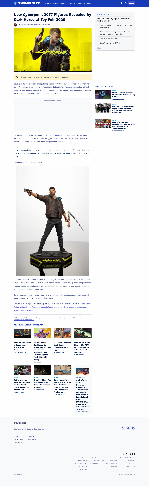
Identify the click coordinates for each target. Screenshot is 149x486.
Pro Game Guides (80, 458)
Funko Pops (31, 307)
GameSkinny (94, 463)
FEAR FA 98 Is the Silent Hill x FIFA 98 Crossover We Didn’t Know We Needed (82, 347)
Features (46, 3)
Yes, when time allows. (108, 38)
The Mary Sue (130, 463)
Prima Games (82, 460)
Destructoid (131, 460)
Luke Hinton (58, 394)
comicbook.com (53, 135)
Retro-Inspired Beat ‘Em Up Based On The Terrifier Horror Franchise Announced (22, 385)
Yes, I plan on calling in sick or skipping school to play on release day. (115, 33)
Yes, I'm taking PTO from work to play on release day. (116, 26)
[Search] (122, 3)
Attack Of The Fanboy (127, 458)
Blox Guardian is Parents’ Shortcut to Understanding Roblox (123, 95)
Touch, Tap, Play (81, 466)
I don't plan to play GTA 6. (110, 43)
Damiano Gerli (59, 352)
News (55, 3)
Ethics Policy (18, 439)
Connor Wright (19, 392)
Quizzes (81, 3)
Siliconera (95, 460)
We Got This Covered (109, 460)
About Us (17, 436)
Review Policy (31, 439)
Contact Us (30, 436)
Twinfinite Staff (118, 99)
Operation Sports (111, 463)
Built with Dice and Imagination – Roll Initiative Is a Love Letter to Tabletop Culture (123, 125)
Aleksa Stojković (118, 115)
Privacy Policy (18, 442)
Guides (63, 3)
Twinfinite (95, 458)
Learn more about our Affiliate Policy (24, 319)
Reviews (71, 3)
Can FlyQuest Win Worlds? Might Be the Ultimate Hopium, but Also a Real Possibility (123, 110)
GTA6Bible (83, 469)
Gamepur (113, 458)
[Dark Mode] (126, 3)
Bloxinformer (130, 466)
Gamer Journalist (81, 463)
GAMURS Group (130, 474)
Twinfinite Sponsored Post (82, 410)
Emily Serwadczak (20, 352)
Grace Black (38, 362)
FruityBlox (113, 466)
